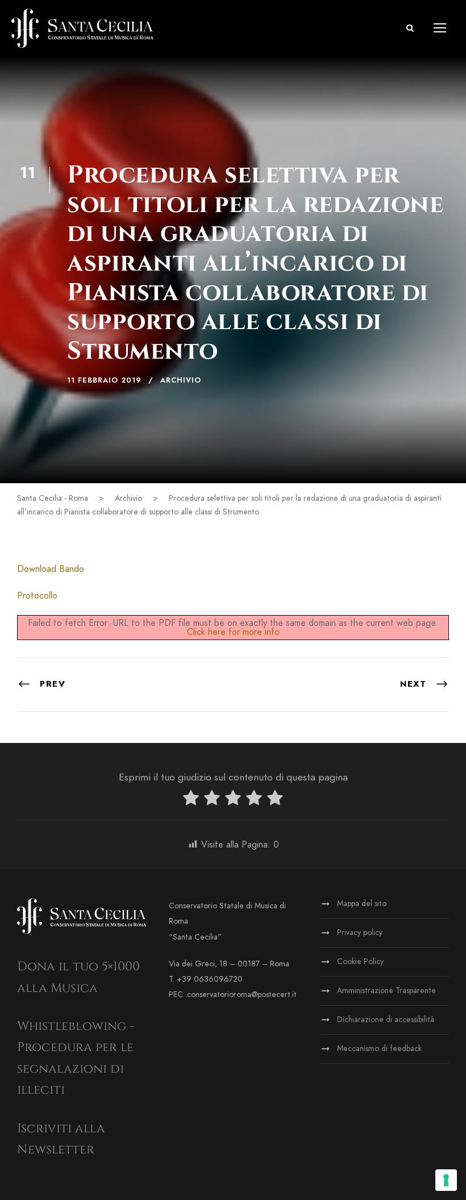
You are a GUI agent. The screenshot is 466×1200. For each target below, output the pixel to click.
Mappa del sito (361, 903)
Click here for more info (233, 632)
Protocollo (37, 595)
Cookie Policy (360, 961)
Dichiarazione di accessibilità (385, 1019)
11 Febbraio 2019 (104, 380)
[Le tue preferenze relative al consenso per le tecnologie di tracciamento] (446, 1180)
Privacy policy (359, 932)
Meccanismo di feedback (379, 1048)
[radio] (191, 800)
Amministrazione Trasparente (386, 990)
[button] (410, 28)
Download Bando (50, 569)
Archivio (180, 380)
